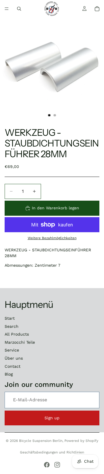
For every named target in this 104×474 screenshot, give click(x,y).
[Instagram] (57, 464)
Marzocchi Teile (20, 342)
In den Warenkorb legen (55, 208)
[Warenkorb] (97, 8)
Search (11, 326)
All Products (17, 334)
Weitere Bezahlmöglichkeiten (52, 238)
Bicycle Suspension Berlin (40, 441)
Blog (9, 374)
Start (10, 318)
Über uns (14, 358)
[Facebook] (46, 464)
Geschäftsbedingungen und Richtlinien (52, 452)
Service (12, 350)
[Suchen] (19, 8)
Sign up (52, 418)
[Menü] (6, 8)
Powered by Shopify (81, 441)
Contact (13, 366)
